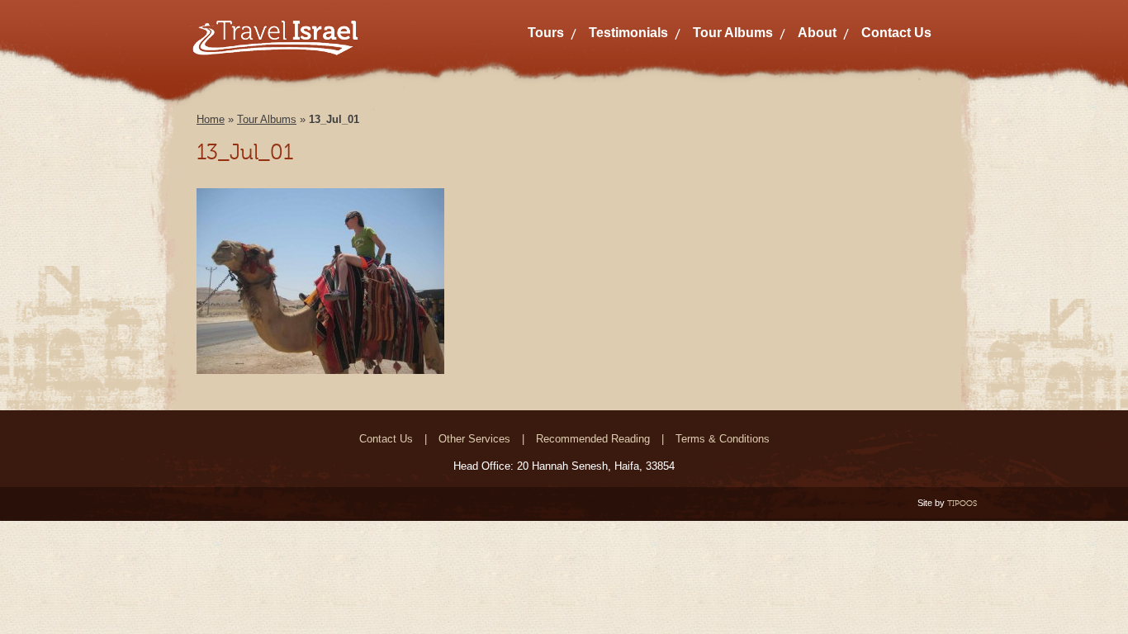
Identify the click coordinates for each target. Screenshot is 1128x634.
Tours (546, 33)
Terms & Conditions (722, 439)
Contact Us (896, 33)
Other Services (474, 439)
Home (211, 119)
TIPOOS (962, 503)
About (817, 33)
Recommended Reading (593, 439)
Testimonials (628, 33)
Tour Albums (733, 33)
